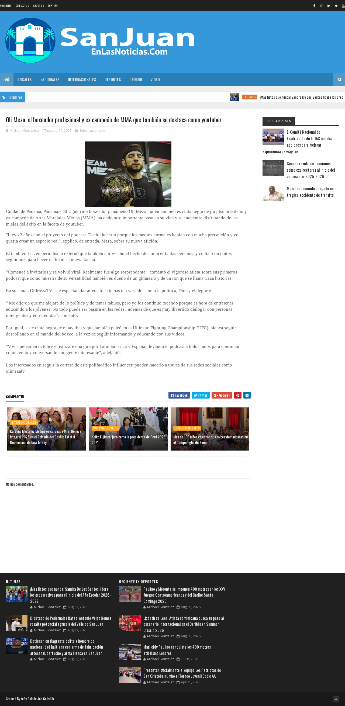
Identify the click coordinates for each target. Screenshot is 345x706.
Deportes (113, 79)
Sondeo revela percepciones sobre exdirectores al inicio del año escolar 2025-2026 (311, 169)
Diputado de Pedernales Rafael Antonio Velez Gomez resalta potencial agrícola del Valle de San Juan (70, 621)
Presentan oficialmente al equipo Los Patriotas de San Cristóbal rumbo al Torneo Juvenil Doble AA (182, 673)
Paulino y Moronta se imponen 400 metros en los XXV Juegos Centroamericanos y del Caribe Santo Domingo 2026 (184, 595)
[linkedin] (329, 6)
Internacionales (82, 79)
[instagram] (322, 6)
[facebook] (314, 6)
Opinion (135, 79)
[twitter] (336, 6)
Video (155, 79)
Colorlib (48, 698)
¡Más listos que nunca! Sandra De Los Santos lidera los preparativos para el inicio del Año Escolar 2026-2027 (70, 595)
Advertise (6, 6)
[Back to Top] (336, 699)
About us (38, 6)
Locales (25, 79)
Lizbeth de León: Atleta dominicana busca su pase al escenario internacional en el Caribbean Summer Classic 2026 (183, 624)
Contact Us (22, 6)
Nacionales (50, 79)
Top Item (53, 6)
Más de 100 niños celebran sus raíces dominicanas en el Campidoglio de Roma (210, 439)
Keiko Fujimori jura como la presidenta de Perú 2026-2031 (129, 439)
